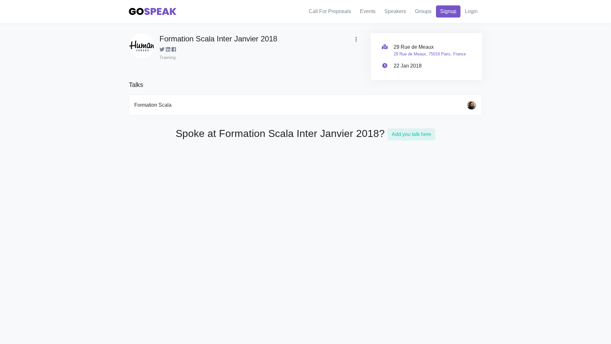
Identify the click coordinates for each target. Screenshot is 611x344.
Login (471, 11)
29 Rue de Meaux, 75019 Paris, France (430, 54)
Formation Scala (153, 105)
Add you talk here (411, 134)
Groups (423, 11)
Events (368, 11)
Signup (448, 11)
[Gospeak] (153, 12)
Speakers (395, 11)
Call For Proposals (330, 11)
